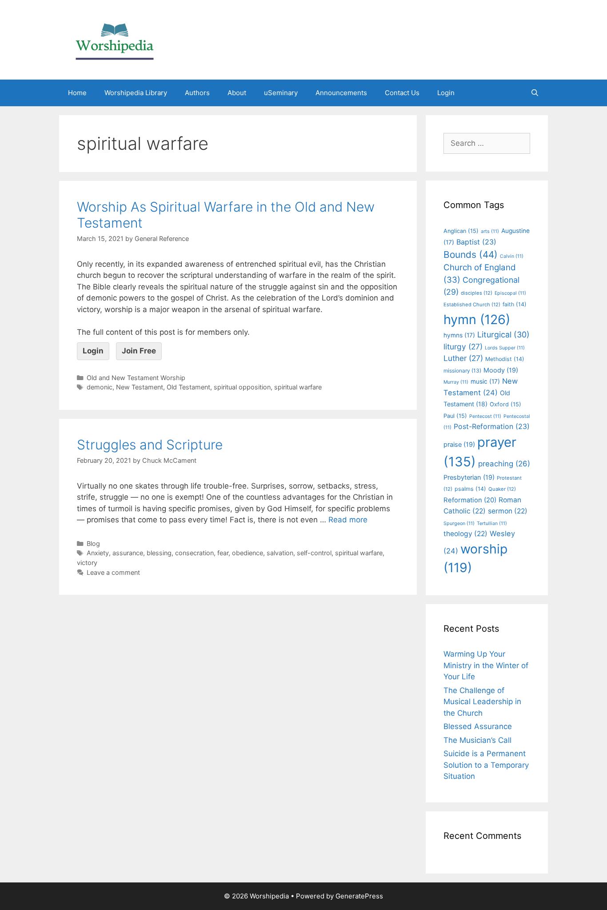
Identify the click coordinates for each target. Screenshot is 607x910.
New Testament (139, 387)
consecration (194, 553)
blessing (159, 553)
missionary (462, 370)
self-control (314, 553)
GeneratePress (359, 896)
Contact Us (402, 92)
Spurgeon (459, 523)
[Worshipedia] (114, 39)
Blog (93, 543)
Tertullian (492, 523)
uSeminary (281, 92)
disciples (476, 293)
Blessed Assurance (477, 726)
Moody (500, 370)
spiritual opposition (242, 387)
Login (446, 92)
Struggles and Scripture (150, 445)
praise (459, 445)
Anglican (461, 231)
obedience (247, 553)
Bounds (470, 254)
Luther (463, 358)
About (237, 92)
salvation (280, 553)
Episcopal (510, 293)
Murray (455, 382)
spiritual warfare (298, 387)
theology (465, 533)
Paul (455, 416)
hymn (476, 319)
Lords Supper (505, 348)
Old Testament (188, 387)
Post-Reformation (492, 426)
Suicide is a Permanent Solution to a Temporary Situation (486, 765)
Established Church (471, 304)
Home (77, 92)
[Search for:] (486, 143)
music (485, 381)
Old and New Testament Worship (136, 377)
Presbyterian (469, 477)
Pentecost (485, 416)
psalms (470, 488)
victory (87, 562)
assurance (127, 553)
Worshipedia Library (135, 92)
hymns (459, 335)
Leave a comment (113, 572)
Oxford (505, 404)
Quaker (502, 489)
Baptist (476, 241)
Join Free (139, 350)
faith (515, 304)
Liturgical (503, 334)
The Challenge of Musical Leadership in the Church (482, 702)
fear (222, 553)
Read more (347, 519)
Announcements (341, 92)
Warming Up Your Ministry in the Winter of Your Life (485, 665)
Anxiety (98, 553)
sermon (507, 511)
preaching (504, 463)
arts (490, 231)
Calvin (511, 256)
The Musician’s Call (477, 740)
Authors (197, 92)
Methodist (504, 359)
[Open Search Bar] (535, 93)
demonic (99, 387)
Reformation (469, 500)
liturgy (463, 346)
